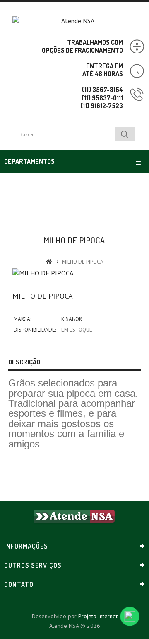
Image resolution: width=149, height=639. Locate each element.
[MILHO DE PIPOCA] (74, 273)
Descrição (24, 362)
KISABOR (71, 319)
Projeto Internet (98, 616)
